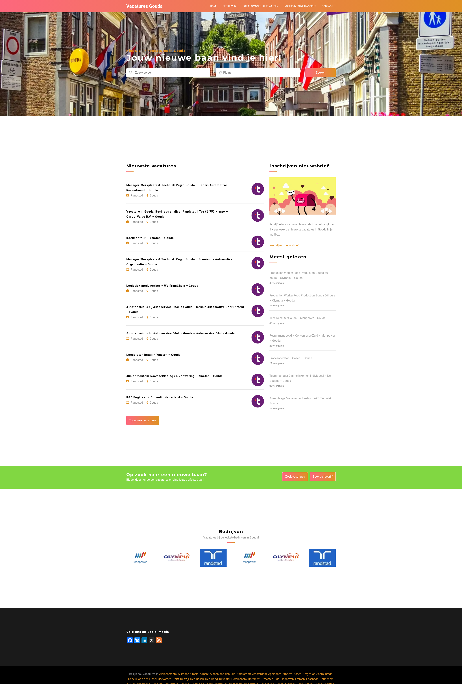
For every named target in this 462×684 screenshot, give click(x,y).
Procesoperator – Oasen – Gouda (290, 358)
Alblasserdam (168, 674)
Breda (328, 674)
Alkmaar (183, 674)
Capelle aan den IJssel (142, 679)
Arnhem (287, 674)
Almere (204, 674)
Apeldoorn (274, 674)
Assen (297, 674)
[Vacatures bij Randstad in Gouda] (212, 557)
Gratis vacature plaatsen (261, 6)
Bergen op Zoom (313, 674)
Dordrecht (254, 679)
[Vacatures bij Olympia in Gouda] (176, 557)
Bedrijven (229, 6)
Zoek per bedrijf (323, 476)
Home (213, 6)
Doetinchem (239, 679)
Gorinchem (327, 679)
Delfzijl (184, 679)
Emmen (300, 679)
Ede (276, 679)
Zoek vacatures (295, 476)
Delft (176, 679)
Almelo (194, 674)
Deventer (224, 679)
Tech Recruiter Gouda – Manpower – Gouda (297, 318)
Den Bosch (197, 679)
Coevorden (164, 679)
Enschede (312, 679)
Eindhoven (287, 679)
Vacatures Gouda (144, 6)
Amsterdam (259, 674)
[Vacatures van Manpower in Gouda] (140, 557)
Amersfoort (244, 674)
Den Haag (211, 679)
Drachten (267, 679)
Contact (327, 6)
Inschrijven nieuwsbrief (300, 6)
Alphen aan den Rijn (222, 674)
